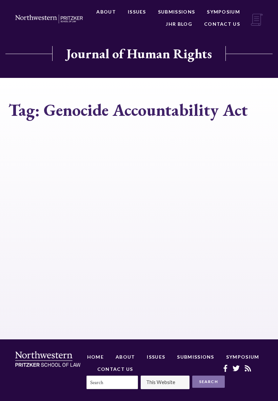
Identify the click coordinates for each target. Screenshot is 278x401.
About (106, 12)
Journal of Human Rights (139, 53)
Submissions (176, 12)
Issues (137, 12)
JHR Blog (179, 24)
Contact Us (222, 24)
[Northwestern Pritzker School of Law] (49, 18)
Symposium (223, 12)
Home (95, 357)
